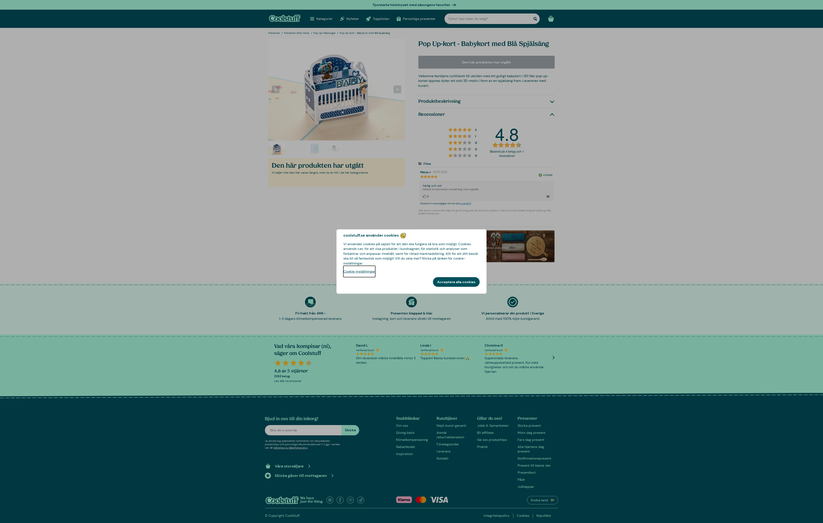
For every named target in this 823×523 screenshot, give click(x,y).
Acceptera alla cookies (456, 282)
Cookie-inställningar (359, 271)
